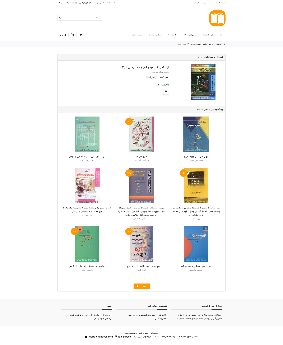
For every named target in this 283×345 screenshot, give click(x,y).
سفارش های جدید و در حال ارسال (193, 315)
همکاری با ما (137, 34)
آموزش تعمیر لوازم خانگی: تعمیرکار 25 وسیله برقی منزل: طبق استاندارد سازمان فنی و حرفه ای (87, 209)
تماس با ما (61, 3)
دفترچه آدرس (160, 318)
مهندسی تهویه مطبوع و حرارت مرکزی (195, 266)
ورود (61, 35)
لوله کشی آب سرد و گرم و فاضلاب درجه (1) (204, 44)
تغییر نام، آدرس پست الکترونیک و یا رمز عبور (147, 315)
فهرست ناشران (207, 34)
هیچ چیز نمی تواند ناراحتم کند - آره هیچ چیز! (141, 266)
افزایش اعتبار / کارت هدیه (77, 3)
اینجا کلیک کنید (77, 315)
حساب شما (111, 3)
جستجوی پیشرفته (155, 34)
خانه (221, 34)
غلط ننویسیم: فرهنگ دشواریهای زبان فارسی (87, 266)
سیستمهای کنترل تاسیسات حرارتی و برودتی (87, 156)
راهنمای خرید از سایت (102, 318)
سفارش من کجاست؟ (97, 3)
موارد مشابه (181, 44)
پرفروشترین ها (190, 34)
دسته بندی (174, 34)
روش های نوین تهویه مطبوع (196, 156)
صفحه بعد (142, 286)
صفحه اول (154, 333)
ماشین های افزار (141, 156)
